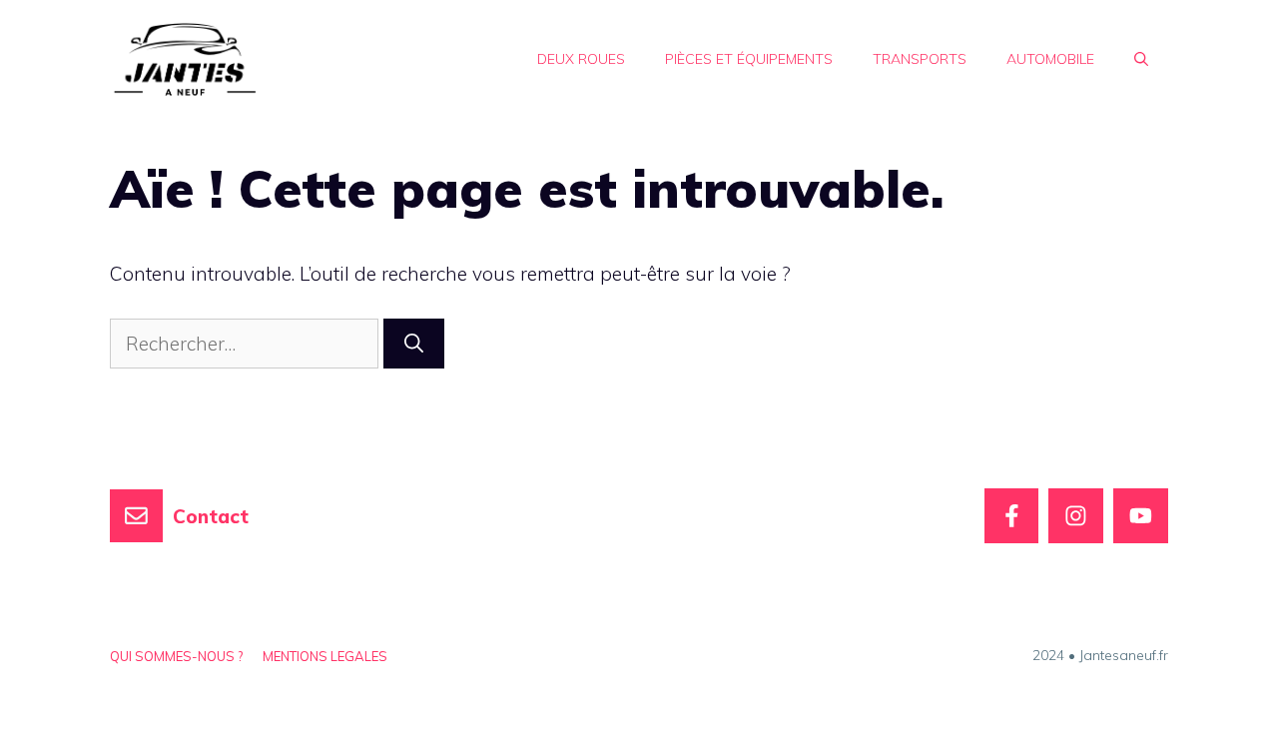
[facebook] (1011, 515)
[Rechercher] (413, 344)
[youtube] (1140, 515)
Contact (211, 516)
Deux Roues (581, 59)
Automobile (1050, 59)
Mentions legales (325, 656)
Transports (919, 59)
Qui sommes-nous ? (176, 656)
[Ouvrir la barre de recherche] (1141, 59)
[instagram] (1075, 515)
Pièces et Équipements (749, 59)
